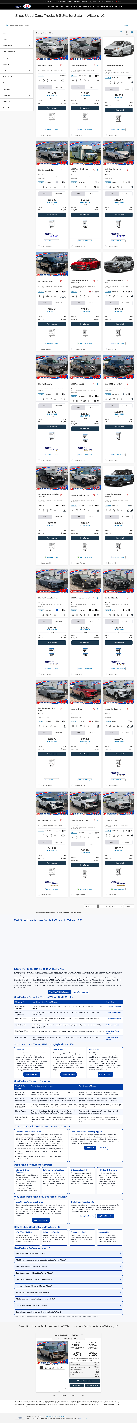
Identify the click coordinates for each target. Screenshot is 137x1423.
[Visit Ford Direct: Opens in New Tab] (83, 1418)
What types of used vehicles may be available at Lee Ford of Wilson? (41, 1260)
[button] (66, 48)
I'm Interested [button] (52, 108)
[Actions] (64, 65)
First (87, 906)
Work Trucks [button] (76, 6)
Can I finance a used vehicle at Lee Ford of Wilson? (34, 1273)
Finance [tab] (58, 87)
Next (114, 906)
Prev (94, 906)
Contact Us (90, 1148)
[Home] (48, 7)
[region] (52, 102)
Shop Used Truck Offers (112, 1032)
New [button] (61, 6)
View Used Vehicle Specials (59, 992)
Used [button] (67, 6)
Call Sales (102, 1148)
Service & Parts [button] (107, 6)
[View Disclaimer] (55, 80)
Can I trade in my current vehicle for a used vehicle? (34, 1279)
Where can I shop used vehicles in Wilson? (31, 1254)
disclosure (69, 1390)
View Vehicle (77, 1387)
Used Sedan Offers (31, 1074)
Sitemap (46, 1416)
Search (126, 25)
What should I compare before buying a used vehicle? (35, 1299)
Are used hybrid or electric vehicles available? (32, 1292)
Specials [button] (54, 6)
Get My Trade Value (87, 1216)
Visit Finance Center (113, 1019)
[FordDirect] (20, 1418)
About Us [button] (118, 6)
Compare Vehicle (46, 135)
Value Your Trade (112, 1025)
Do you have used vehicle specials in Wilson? (32, 1305)
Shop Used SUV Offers (112, 1038)
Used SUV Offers (105, 1074)
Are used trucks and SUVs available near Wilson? (34, 1286)
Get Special (85, 1382)
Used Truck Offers (68, 1074)
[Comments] (61, 80)
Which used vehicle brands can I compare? (31, 1266)
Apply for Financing (81, 992)
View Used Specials (113, 1006)
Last (120, 906)
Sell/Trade (87, 6)
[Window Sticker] (64, 80)
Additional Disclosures (60, 1416)
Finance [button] (96, 6)
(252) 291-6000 (53, 1367)
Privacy (51, 1416)
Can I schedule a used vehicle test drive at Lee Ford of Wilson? (38, 1312)
